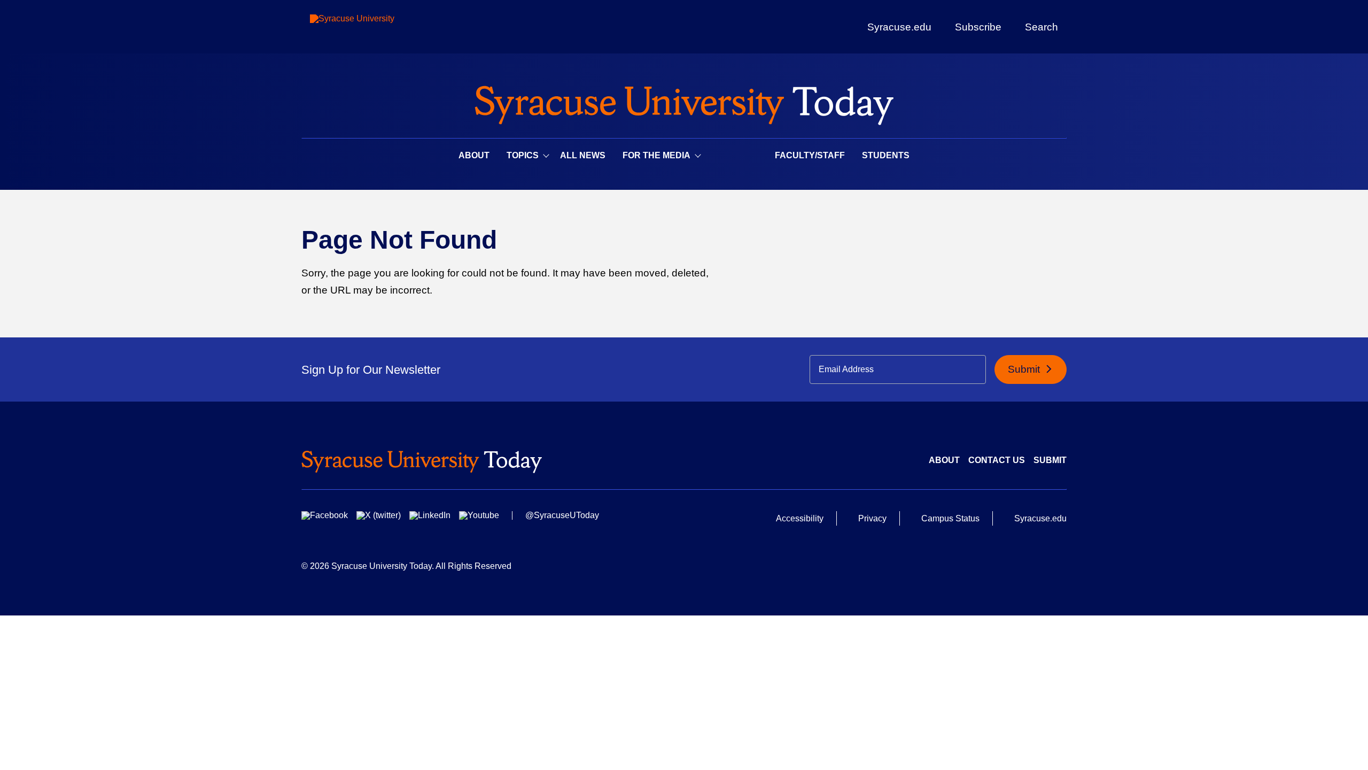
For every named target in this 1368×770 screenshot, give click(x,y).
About (473, 155)
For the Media (656, 155)
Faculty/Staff (810, 155)
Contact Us (996, 460)
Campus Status (950, 518)
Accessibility (799, 518)
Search (1041, 26)
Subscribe (978, 26)
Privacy (872, 518)
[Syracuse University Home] (684, 102)
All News (582, 155)
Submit (1025, 369)
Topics (523, 155)
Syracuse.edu (899, 27)
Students (886, 155)
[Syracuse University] (377, 27)
